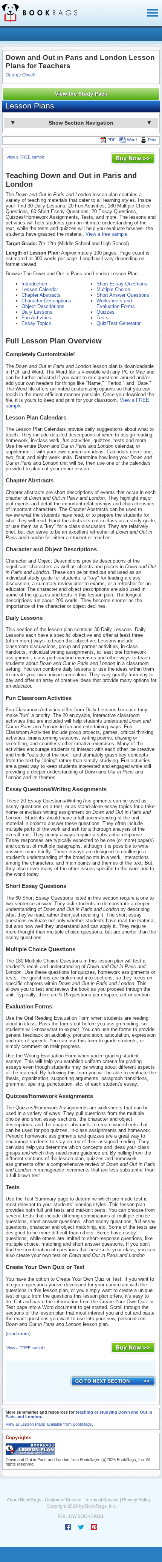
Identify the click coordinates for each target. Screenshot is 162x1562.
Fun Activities (36, 317)
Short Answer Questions (122, 295)
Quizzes (105, 312)
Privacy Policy (136, 1499)
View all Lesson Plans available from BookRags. (49, 1424)
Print (152, 139)
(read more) (18, 1333)
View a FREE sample (25, 157)
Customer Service (63, 1499)
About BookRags (24, 1499)
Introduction (34, 284)
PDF (111, 139)
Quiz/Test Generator (118, 323)
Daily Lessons (36, 312)
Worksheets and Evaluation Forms (115, 303)
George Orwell (20, 75)
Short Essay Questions (121, 284)
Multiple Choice (113, 289)
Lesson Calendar (39, 289)
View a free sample (106, 234)
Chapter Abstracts (41, 295)
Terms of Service (102, 1499)
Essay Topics (36, 323)
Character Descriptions (46, 301)
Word (132, 139)
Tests (102, 317)
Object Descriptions (42, 306)
